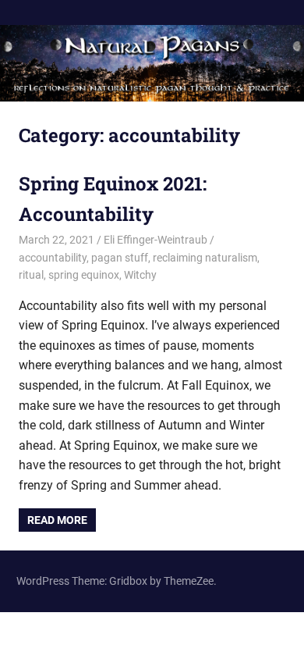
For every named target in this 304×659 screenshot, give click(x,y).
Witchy (140, 275)
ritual (31, 275)
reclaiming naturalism (205, 257)
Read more (57, 520)
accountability (53, 257)
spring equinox (83, 275)
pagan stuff (119, 257)
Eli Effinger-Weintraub (155, 239)
